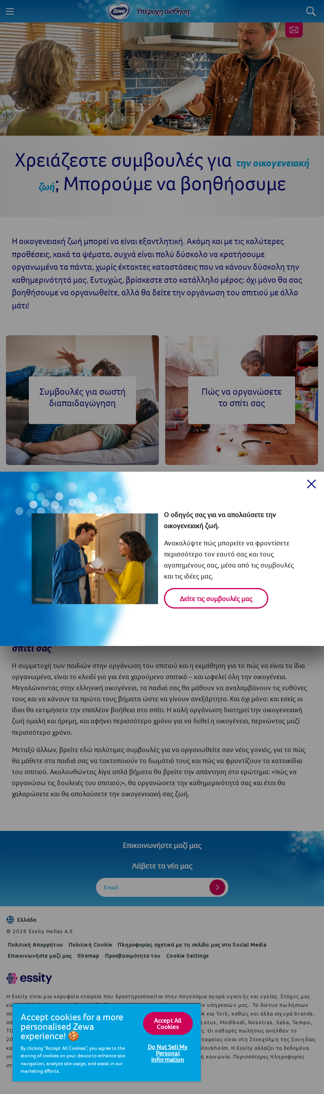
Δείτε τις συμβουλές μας (216, 598)
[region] (107, 1042)
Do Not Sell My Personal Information (168, 1053)
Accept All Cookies (168, 1023)
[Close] (311, 484)
